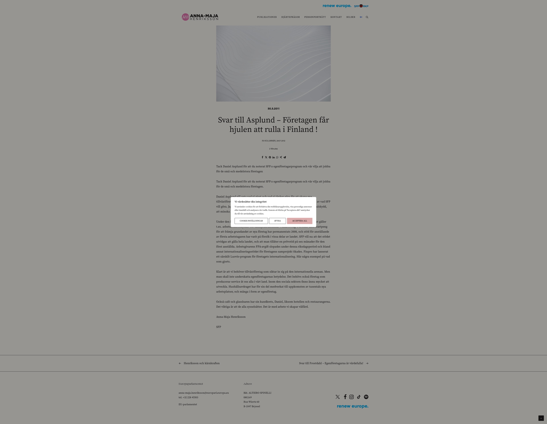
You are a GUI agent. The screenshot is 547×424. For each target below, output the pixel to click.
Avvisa (277, 220)
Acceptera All (299, 220)
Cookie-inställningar (251, 220)
